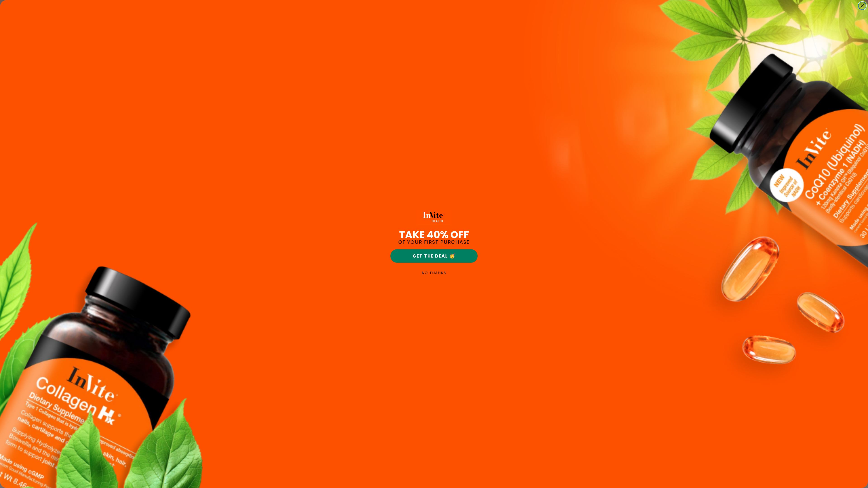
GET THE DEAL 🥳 (434, 256)
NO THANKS (434, 272)
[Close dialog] (862, 6)
